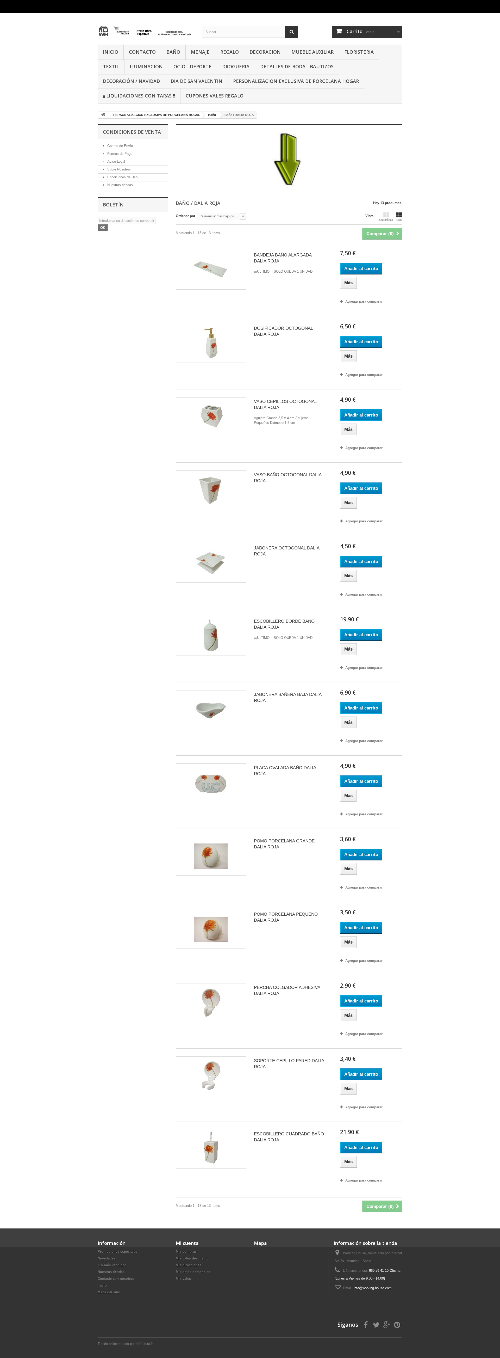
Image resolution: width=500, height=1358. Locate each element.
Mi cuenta (187, 1243)
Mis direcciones (188, 1265)
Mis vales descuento (192, 1258)
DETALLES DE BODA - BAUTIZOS (297, 66)
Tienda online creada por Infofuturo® (125, 1344)
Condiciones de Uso (122, 177)
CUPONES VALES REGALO (214, 96)
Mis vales (183, 1279)
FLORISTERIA (359, 52)
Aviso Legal (115, 161)
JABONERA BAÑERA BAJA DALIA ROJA (287, 697)
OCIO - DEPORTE (192, 66)
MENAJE (200, 52)
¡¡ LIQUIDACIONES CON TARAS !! (139, 96)
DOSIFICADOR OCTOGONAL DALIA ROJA (283, 331)
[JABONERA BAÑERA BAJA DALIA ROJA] (210, 709)
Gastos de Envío (119, 146)
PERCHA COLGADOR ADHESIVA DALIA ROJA (287, 990)
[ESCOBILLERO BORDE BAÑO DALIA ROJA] (210, 636)
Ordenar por (185, 216)
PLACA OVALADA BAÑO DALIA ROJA (285, 770)
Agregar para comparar (364, 301)
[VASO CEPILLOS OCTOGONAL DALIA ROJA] (210, 416)
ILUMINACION (146, 66)
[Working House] (146, 27)
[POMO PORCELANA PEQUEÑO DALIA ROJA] (210, 929)
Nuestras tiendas (119, 185)
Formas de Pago (119, 154)
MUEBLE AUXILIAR (312, 52)
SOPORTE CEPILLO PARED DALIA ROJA (289, 1063)
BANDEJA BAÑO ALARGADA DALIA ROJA (282, 258)
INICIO (110, 52)
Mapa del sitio (109, 1292)
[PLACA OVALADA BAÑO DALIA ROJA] (210, 783)
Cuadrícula (386, 219)
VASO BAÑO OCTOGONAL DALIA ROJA (287, 477)
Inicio (102, 1285)
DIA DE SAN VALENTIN (196, 81)
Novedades (106, 1258)
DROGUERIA (235, 66)
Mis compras (186, 1251)
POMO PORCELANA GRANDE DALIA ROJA (284, 844)
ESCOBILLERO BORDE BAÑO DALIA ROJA (284, 624)
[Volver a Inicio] (103, 115)
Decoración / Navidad (131, 81)
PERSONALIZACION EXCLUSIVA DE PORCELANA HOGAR (296, 81)
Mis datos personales (193, 1272)
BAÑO (173, 52)
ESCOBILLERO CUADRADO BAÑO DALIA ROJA (289, 1136)
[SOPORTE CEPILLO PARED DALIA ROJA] (210, 1076)
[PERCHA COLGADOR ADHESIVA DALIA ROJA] (210, 1002)
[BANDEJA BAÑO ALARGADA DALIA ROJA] (210, 270)
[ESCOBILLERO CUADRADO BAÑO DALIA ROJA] (210, 1149)
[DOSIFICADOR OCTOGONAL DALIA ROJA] (210, 343)
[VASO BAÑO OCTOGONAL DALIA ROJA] (210, 490)
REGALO (229, 52)
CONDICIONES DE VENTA (132, 132)
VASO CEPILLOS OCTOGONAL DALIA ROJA (285, 404)
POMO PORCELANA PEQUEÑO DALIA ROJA (286, 917)
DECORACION (265, 52)
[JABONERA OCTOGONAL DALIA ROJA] (210, 563)
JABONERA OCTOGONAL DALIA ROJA (286, 551)
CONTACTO (142, 52)
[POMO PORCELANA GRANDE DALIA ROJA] (210, 856)
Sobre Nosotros (118, 169)
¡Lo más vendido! (112, 1265)
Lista (399, 219)
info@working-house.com (373, 1288)
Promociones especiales (117, 1251)
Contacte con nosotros (116, 1279)
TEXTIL (111, 66)
